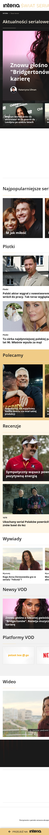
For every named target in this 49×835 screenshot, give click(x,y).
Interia (5, 13)
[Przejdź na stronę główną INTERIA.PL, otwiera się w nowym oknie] (11, 5)
